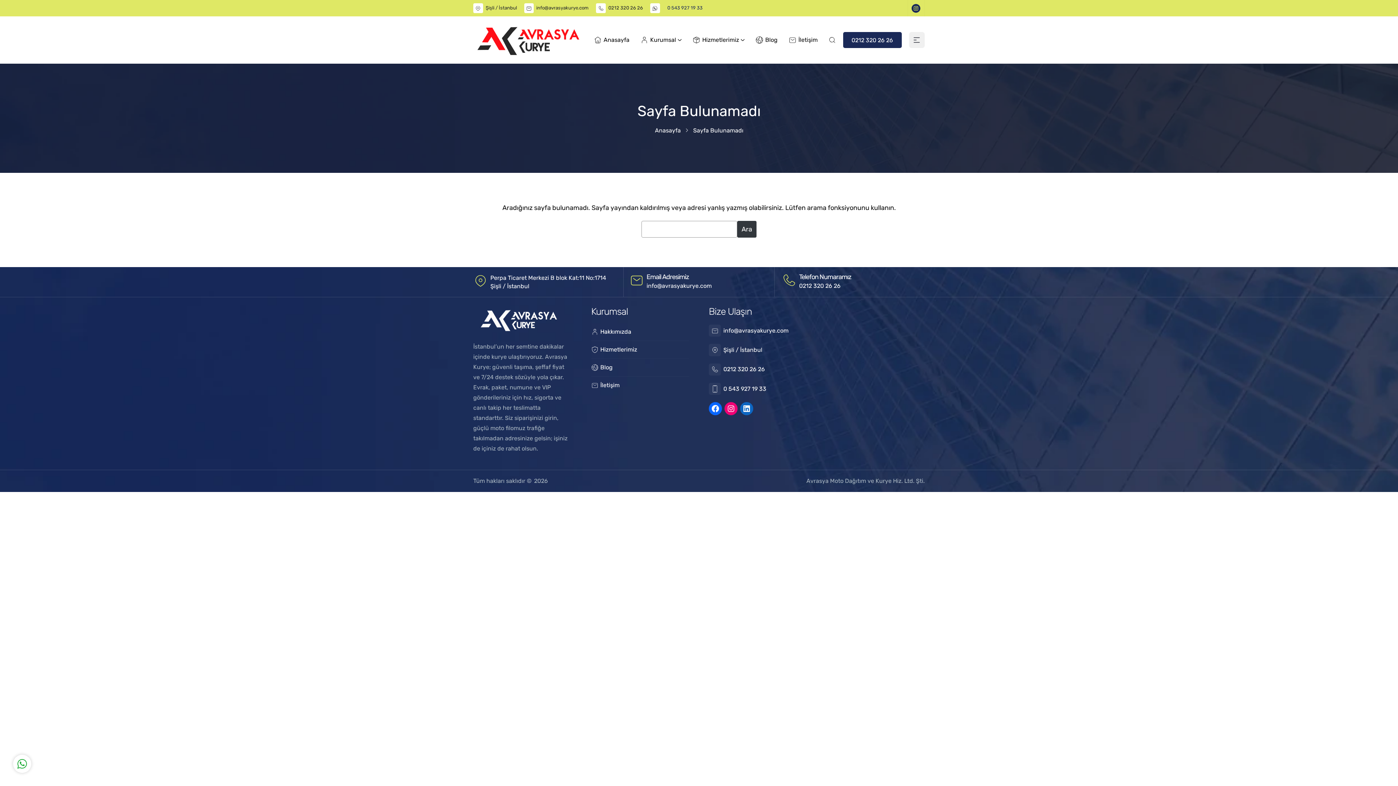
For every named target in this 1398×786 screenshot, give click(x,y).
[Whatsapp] (120, 732)
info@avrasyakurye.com (562, 8)
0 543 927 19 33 (685, 8)
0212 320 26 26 (625, 8)
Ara (747, 229)
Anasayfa (668, 130)
